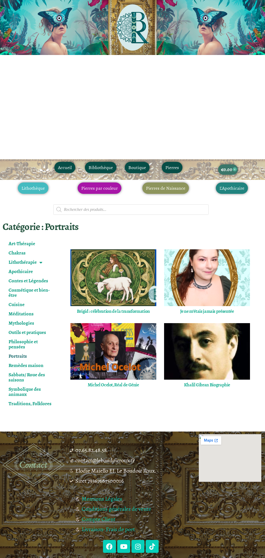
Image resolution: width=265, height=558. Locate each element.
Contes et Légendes (28, 280)
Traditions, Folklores (30, 403)
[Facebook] (109, 546)
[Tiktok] (152, 546)
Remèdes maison (26, 365)
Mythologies (21, 323)
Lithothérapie (23, 262)
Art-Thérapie (22, 243)
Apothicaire (21, 271)
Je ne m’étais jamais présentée (207, 311)
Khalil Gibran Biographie (207, 384)
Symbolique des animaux (25, 391)
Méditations (21, 313)
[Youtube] (123, 546)
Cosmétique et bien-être (29, 292)
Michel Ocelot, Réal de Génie (113, 384)
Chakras (17, 253)
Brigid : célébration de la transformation (113, 311)
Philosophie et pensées (23, 344)
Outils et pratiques (27, 332)
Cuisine (17, 304)
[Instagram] (137, 546)
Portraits (18, 356)
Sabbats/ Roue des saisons (27, 377)
